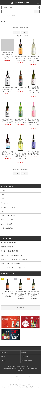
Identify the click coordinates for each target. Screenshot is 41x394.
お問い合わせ (4, 360)
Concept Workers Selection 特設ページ (13, 268)
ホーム (3, 16)
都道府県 (8, 16)
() (38, 3)
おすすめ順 (16, 28)
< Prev (16, 32)
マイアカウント (5, 352)
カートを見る (24, 356)
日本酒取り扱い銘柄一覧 (8, 242)
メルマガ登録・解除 (32, 368)
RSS (19, 370)
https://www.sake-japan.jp (23, 380)
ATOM (22, 370)
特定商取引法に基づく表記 (9, 368)
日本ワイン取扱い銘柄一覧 (9, 251)
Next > (24, 32)
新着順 (26, 28)
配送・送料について (27, 366)
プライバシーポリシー (22, 368)
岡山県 (13, 16)
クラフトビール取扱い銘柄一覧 (10, 263)
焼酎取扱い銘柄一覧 (7, 247)
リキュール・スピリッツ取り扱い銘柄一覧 (14, 259)
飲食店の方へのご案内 (26, 360)
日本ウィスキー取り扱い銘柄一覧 (11, 255)
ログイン (3, 356)
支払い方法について (17, 366)
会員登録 (23, 352)
